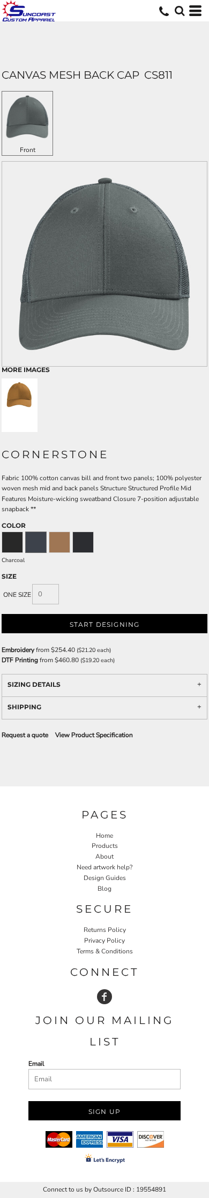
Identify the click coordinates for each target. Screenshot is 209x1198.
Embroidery (18, 650)
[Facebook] (104, 996)
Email (36, 1063)
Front (27, 150)
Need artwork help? (104, 867)
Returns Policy (105, 930)
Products (105, 845)
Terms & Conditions (105, 951)
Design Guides (105, 878)
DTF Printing (20, 660)
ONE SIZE (17, 594)
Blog (104, 888)
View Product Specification (94, 735)
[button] (179, 10)
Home (104, 835)
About (104, 856)
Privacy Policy (104, 940)
